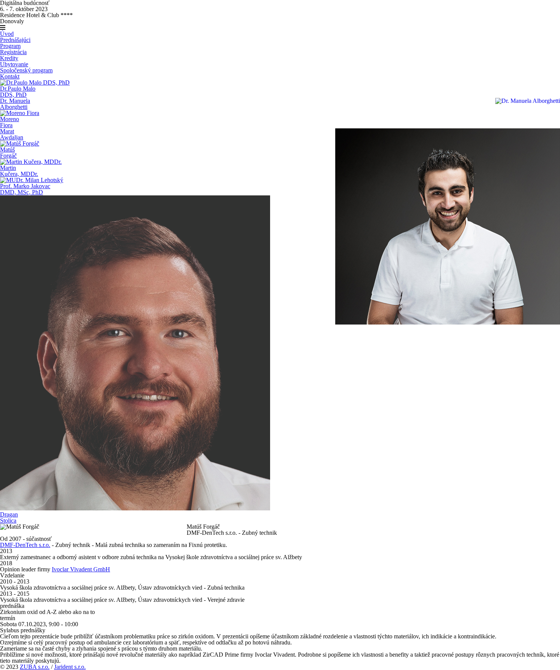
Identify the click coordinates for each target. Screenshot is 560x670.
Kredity (9, 58)
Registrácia (13, 52)
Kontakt (9, 76)
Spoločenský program (26, 70)
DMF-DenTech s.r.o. (25, 545)
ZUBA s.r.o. (35, 667)
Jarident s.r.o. (70, 667)
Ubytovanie (14, 64)
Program (10, 46)
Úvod (7, 33)
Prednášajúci (15, 40)
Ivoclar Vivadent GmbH (81, 569)
